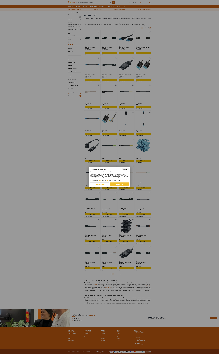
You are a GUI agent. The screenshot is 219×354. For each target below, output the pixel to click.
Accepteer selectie (100, 184)
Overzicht (126, 169)
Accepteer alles (119, 184)
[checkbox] (94, 180)
